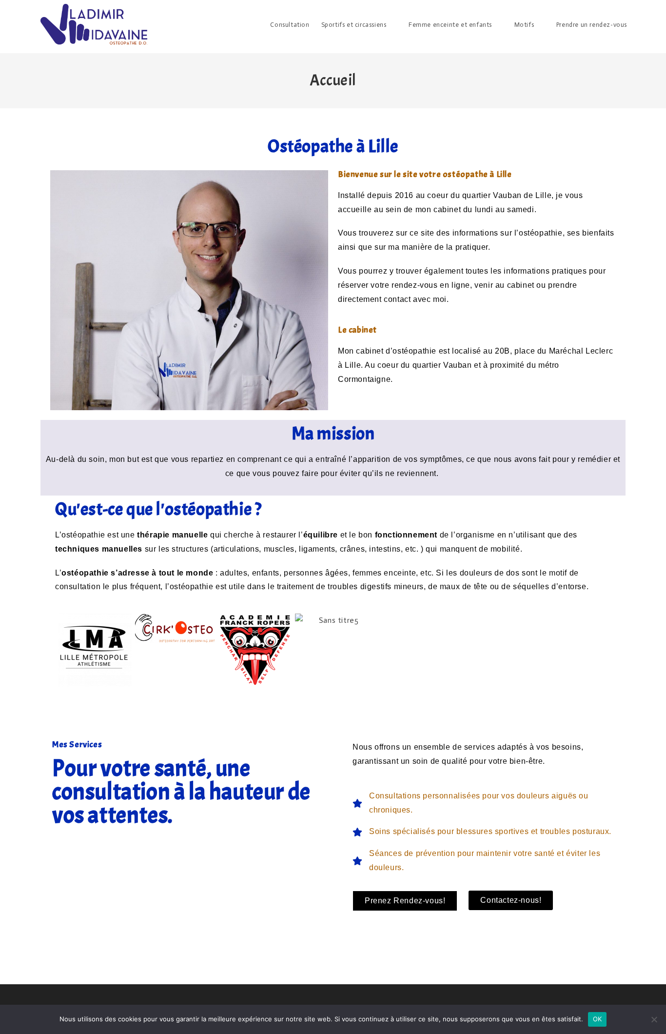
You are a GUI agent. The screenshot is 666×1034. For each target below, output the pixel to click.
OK (597, 1019)
